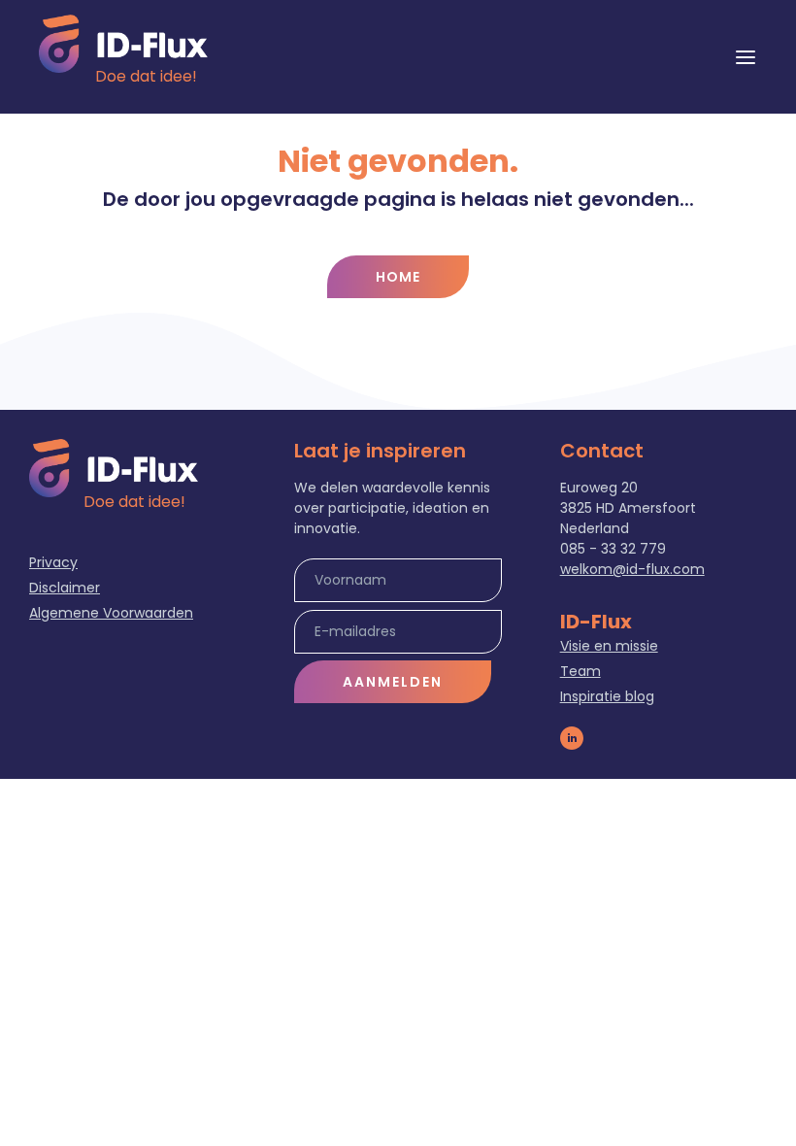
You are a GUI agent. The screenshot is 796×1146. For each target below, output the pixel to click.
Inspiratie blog (607, 696)
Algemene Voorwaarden (111, 613)
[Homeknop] (123, 44)
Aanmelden (393, 681)
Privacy (53, 562)
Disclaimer (64, 587)
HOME (398, 276)
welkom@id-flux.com (632, 569)
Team (580, 671)
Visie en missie (609, 646)
